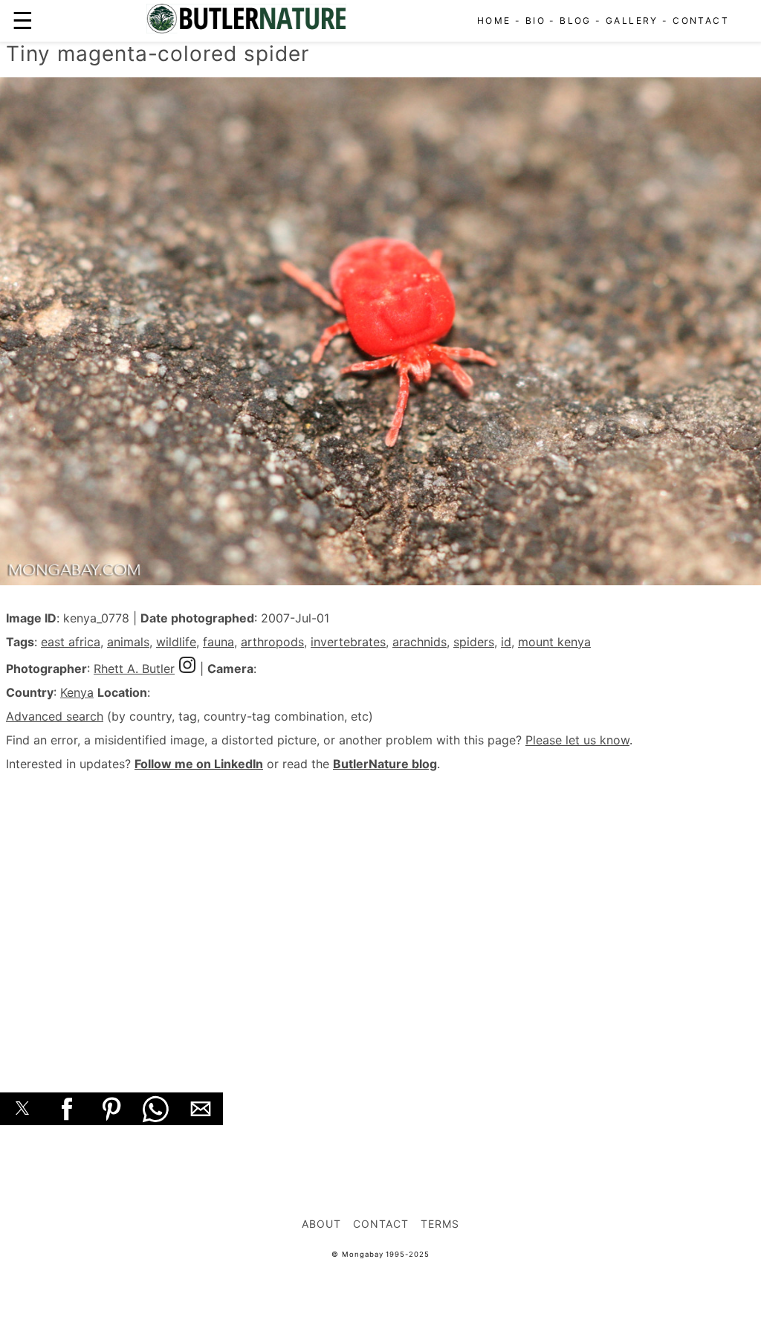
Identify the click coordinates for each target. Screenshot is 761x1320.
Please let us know (577, 740)
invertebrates (348, 641)
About (321, 1223)
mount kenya (554, 641)
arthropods (272, 641)
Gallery (632, 20)
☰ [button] (22, 20)
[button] (22, 1108)
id (506, 641)
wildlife (176, 641)
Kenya (77, 692)
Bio (535, 20)
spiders (473, 641)
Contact (701, 20)
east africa (70, 641)
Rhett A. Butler (134, 668)
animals (128, 641)
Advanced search (54, 716)
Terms (440, 1223)
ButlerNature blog (385, 763)
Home (494, 20)
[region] (380, 915)
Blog (576, 20)
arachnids (419, 641)
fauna (218, 641)
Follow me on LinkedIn (199, 763)
